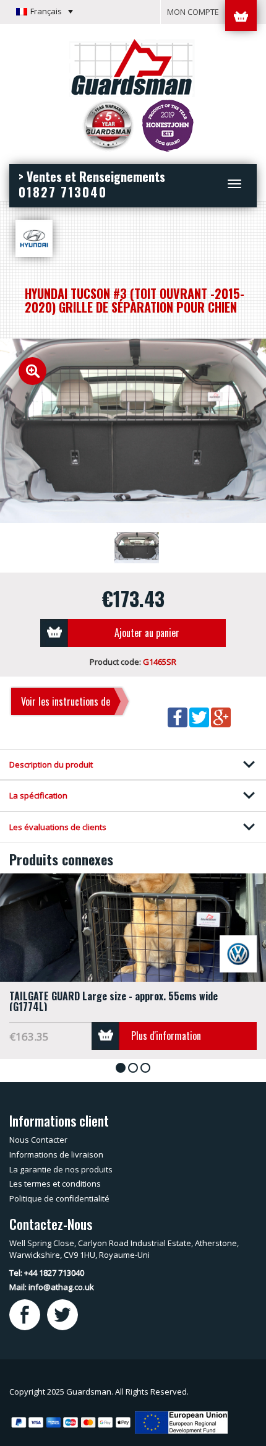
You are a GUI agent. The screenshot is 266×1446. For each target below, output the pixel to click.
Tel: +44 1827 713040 (46, 1272)
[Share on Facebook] (178, 716)
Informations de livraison (56, 1154)
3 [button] (147, 1069)
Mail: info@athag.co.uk (51, 1286)
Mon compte (193, 11)
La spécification (38, 795)
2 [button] (135, 1069)
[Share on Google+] (221, 716)
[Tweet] (200, 716)
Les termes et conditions (55, 1183)
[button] (44, 11)
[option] (133, 431)
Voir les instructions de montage (65, 705)
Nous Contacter (38, 1139)
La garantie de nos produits (61, 1169)
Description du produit (51, 764)
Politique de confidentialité (59, 1198)
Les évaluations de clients (57, 827)
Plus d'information (166, 1035)
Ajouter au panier (146, 632)
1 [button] (123, 1069)
